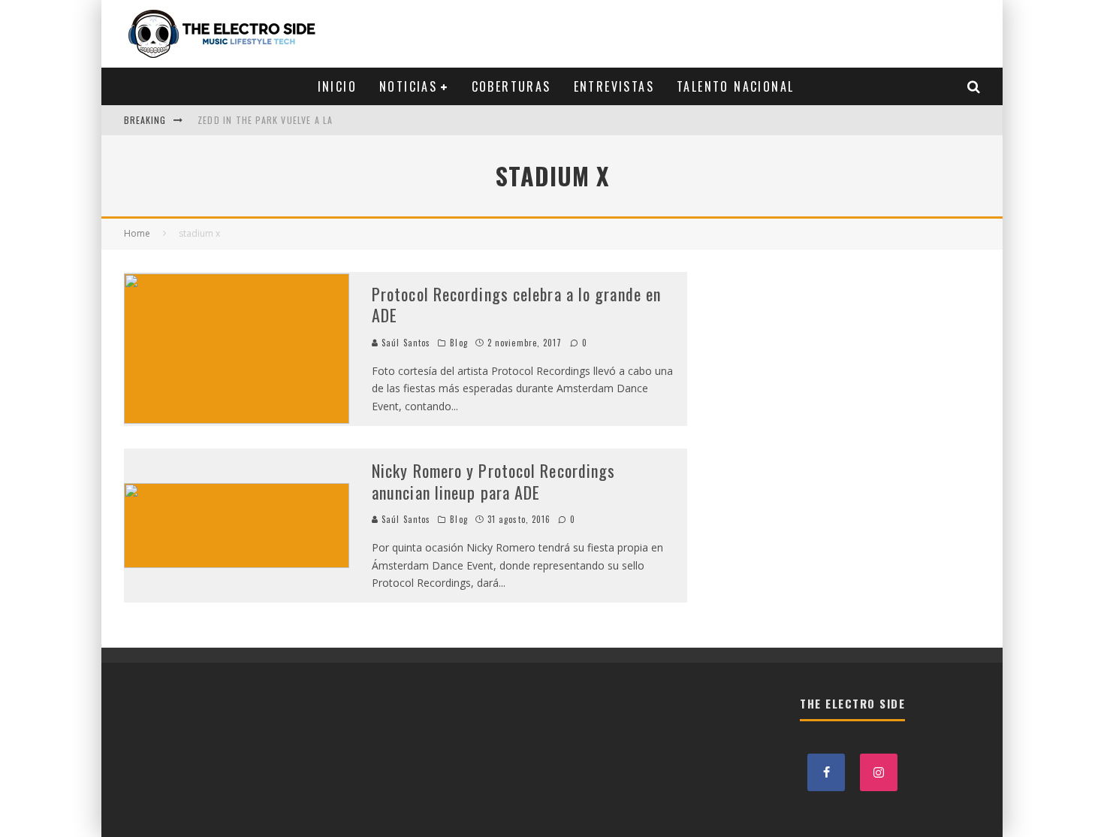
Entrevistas (614, 86)
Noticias (408, 86)
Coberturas (511, 86)
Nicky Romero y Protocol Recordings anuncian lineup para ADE (493, 481)
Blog (458, 342)
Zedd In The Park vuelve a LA (265, 119)
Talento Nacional (735, 86)
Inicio (337, 86)
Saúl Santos (404, 343)
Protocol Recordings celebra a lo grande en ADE (516, 305)
